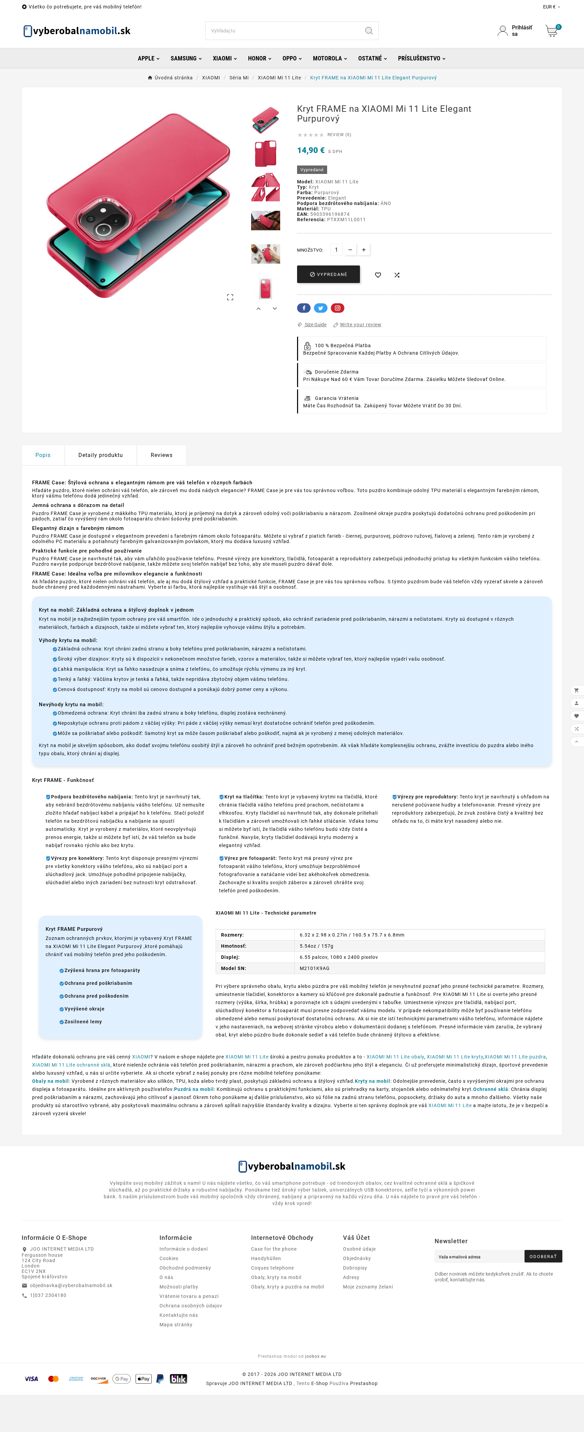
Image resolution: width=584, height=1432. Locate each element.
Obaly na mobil (50, 1081)
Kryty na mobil (372, 1081)
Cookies (169, 1258)
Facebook (304, 308)
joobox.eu (315, 1356)
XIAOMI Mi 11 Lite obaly (395, 1056)
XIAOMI (141, 1056)
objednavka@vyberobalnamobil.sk (71, 1285)
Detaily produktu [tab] (100, 455)
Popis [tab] (43, 455)
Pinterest (337, 308)
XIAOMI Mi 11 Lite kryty (455, 1056)
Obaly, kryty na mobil (276, 1277)
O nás (166, 1277)
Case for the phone (274, 1249)
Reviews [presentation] (162, 455)
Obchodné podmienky (185, 1268)
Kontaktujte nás (179, 1315)
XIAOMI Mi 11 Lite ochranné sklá (71, 1065)
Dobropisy (355, 1268)
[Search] (369, 30)
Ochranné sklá (490, 1089)
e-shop (319, 1383)
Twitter (320, 308)
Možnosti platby (179, 1286)
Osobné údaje (359, 1249)
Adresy (351, 1277)
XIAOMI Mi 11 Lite (247, 1056)
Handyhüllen (266, 1258)
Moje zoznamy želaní (368, 1286)
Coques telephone (272, 1268)
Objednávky (357, 1258)
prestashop (364, 1383)
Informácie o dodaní (184, 1249)
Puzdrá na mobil (194, 1089)
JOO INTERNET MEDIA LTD (260, 1383)
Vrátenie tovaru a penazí (189, 1296)
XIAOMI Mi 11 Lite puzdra (515, 1056)
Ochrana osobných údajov (191, 1305)
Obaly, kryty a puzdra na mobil (287, 1286)
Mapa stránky (176, 1324)
